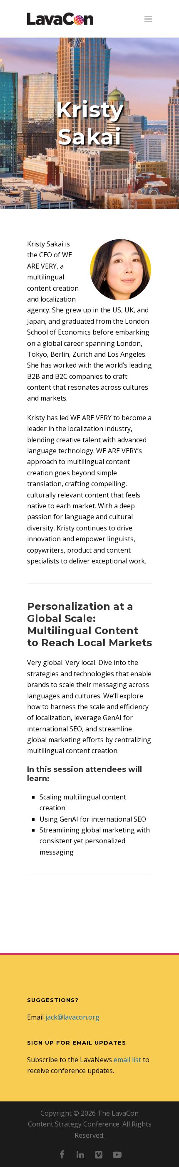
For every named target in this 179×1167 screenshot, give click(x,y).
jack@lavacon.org (72, 1017)
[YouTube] (117, 1154)
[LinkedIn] (80, 1154)
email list (127, 1059)
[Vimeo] (98, 1154)
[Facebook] (62, 1154)
